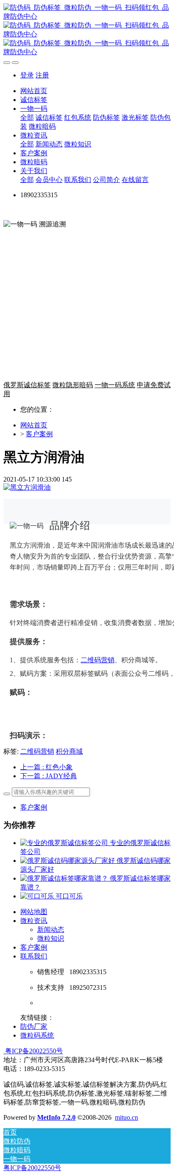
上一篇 (46, 767)
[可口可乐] (38, 896)
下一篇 (48, 775)
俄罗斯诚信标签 (27, 384)
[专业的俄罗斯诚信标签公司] (65, 842)
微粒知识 (50, 938)
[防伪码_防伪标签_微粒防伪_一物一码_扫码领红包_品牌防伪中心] (87, 30)
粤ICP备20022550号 (33, 1051)
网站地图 (33, 911)
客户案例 (39, 434)
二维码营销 (97, 660)
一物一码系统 (115, 384)
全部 (27, 117)
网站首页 (33, 90)
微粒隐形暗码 (72, 384)
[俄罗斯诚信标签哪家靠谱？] (65, 878)
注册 (42, 75)
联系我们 (33, 956)
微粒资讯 (33, 920)
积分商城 (69, 751)
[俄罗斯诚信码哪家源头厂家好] (68, 860)
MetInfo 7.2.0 (56, 1117)
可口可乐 (69, 896)
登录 (27, 75)
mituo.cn (126, 1117)
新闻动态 (50, 929)
